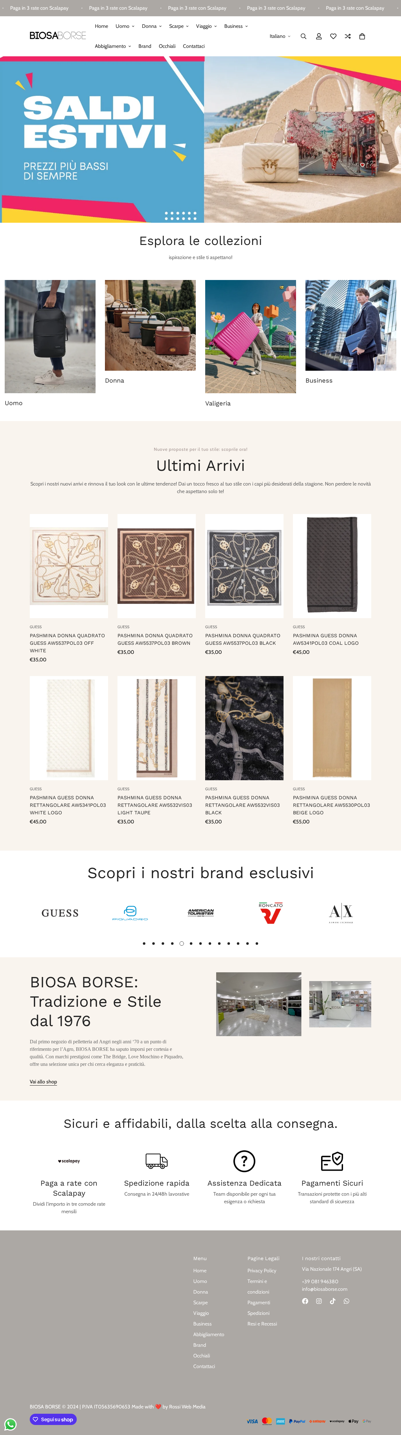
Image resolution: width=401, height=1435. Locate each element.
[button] (362, 36)
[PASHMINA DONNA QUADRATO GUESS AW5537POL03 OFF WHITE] (69, 566)
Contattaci (194, 46)
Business (233, 26)
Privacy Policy (261, 1271)
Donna (149, 26)
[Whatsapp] (346, 1301)
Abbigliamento (110, 46)
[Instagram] (319, 1301)
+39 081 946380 (320, 1282)
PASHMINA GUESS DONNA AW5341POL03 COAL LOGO (326, 639)
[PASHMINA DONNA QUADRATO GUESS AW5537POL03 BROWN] (156, 566)
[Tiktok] (333, 1301)
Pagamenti (258, 1302)
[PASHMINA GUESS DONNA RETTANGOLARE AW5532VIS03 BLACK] (244, 728)
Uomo (122, 26)
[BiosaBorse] (58, 36)
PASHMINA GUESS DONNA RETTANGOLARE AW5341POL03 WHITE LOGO (68, 805)
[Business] (350, 325)
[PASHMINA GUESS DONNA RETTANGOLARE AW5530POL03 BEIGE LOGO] (332, 728)
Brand (144, 46)
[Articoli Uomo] (50, 336)
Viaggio (204, 26)
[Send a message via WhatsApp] (10, 1424)
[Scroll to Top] (389, 1401)
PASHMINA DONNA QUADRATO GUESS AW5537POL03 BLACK (242, 639)
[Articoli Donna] (150, 325)
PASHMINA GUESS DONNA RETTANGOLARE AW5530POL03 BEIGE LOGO (331, 805)
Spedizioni (258, 1313)
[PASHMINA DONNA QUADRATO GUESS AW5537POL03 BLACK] (244, 566)
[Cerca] (303, 36)
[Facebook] (305, 1301)
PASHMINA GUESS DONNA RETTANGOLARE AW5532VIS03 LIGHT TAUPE (154, 805)
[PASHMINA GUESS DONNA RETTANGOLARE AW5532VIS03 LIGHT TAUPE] (156, 728)
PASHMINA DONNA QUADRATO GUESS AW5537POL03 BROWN (155, 639)
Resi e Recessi (262, 1324)
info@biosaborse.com (324, 1289)
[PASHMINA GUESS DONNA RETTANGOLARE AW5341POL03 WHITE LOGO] (69, 728)
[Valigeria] (250, 336)
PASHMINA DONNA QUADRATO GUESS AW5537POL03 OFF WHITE (67, 643)
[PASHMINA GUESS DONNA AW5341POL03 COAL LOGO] (332, 566)
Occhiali (167, 46)
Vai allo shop (43, 1082)
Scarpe (176, 26)
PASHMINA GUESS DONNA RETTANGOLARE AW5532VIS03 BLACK (242, 805)
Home (101, 26)
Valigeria (218, 403)
